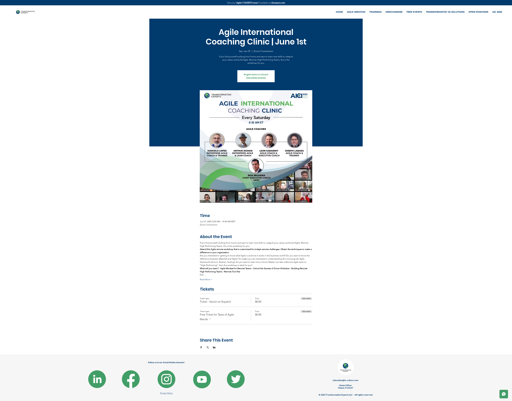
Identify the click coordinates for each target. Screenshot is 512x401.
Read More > (206, 279)
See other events (256, 77)
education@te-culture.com (345, 380)
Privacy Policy (166, 393)
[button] (356, 12)
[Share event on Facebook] (201, 347)
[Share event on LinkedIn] (214, 347)
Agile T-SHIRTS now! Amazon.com (256, 2)
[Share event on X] (207, 347)
